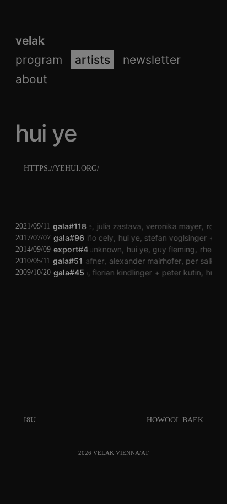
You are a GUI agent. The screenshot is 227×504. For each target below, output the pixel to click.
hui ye (128, 237)
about (31, 79)
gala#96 (68, 237)
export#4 (70, 249)
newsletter (152, 60)
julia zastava (118, 226)
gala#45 (68, 272)
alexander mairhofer (143, 260)
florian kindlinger (122, 272)
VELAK (30, 40)
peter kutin (181, 272)
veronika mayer (173, 226)
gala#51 (68, 260)
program (38, 60)
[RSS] (152, 453)
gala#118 (70, 226)
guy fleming (173, 249)
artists (92, 60)
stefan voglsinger (175, 237)
